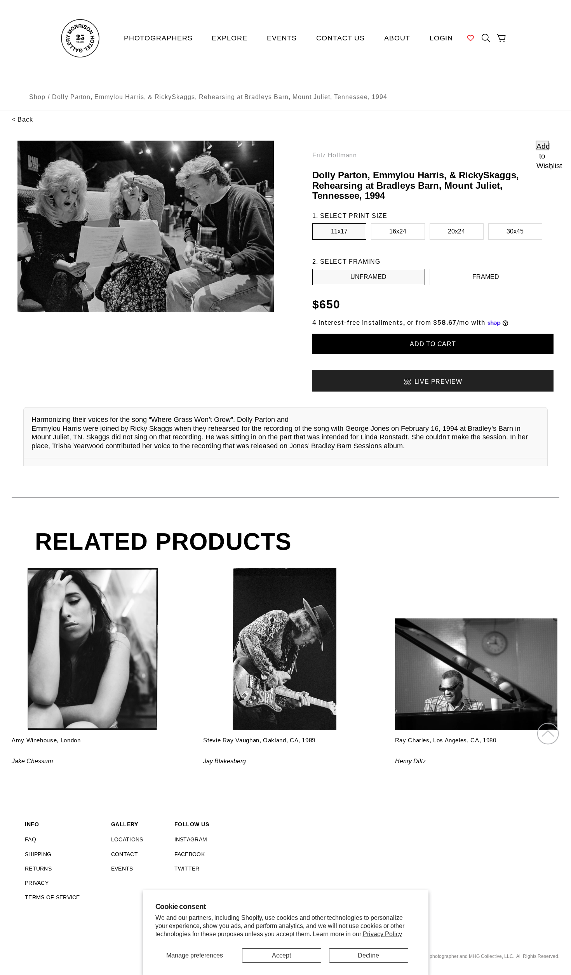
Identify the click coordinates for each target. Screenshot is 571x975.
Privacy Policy (382, 934)
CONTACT (124, 854)
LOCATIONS (127, 839)
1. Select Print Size (349, 215)
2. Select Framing (346, 261)
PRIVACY (37, 883)
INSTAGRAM (190, 839)
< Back (22, 119)
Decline (368, 955)
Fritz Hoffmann (334, 155)
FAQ (30, 839)
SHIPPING (38, 854)
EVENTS (122, 868)
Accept (281, 955)
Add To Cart (433, 344)
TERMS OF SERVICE (52, 897)
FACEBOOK (189, 854)
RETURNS (38, 868)
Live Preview (438, 381)
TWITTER (187, 868)
